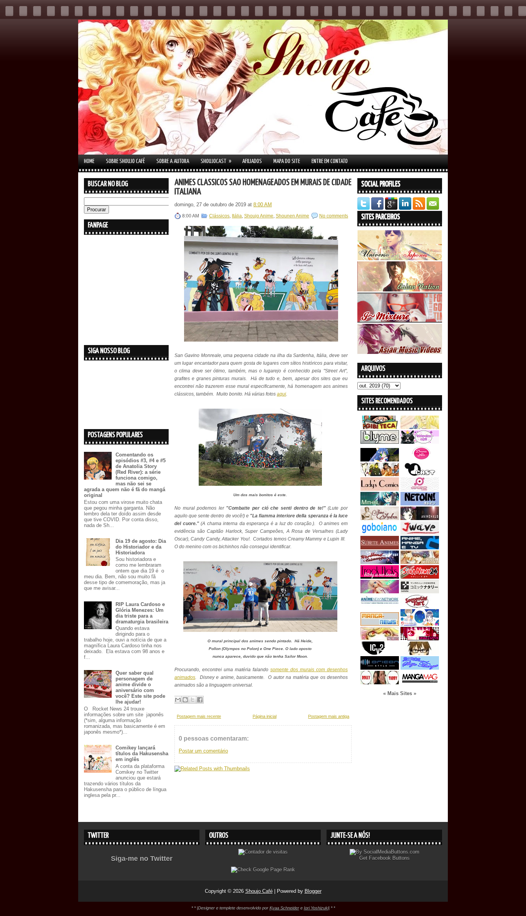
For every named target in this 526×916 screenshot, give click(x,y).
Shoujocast (216, 161)
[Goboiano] (379, 533)
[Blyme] (379, 442)
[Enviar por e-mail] (178, 700)
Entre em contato (330, 161)
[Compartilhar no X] (192, 700)
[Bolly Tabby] (379, 682)
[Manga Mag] (419, 682)
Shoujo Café (259, 891)
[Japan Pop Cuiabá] (419, 489)
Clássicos (219, 216)
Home (89, 161)
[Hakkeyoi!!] (419, 653)
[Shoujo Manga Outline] (379, 639)
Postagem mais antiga (328, 716)
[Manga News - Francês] (379, 624)
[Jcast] (419, 474)
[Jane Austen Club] (379, 518)
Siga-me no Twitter (142, 858)
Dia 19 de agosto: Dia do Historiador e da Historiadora (141, 547)
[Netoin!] (419, 504)
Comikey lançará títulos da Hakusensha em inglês (142, 753)
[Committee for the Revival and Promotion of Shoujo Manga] (419, 668)
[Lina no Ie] (419, 427)
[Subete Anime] (379, 548)
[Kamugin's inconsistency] (379, 591)
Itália (237, 216)
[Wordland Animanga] (379, 562)
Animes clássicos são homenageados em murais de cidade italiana (263, 187)
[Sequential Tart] (419, 606)
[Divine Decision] (419, 562)
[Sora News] (419, 577)
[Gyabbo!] (379, 460)
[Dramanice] (419, 460)
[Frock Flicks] (379, 577)
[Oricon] (379, 668)
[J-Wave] (419, 533)
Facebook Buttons (389, 858)
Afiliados (252, 161)
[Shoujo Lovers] (419, 624)
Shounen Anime (292, 216)
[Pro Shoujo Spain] (419, 639)
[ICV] (379, 653)
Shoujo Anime (258, 216)
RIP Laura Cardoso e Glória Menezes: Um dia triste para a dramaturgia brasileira (142, 613)
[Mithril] (379, 504)
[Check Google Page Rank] (263, 869)
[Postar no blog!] (185, 700)
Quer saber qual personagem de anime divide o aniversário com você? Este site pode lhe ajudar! (140, 687)
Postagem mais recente (199, 716)
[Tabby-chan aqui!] (419, 442)
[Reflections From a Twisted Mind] (379, 474)
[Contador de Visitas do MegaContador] (263, 852)
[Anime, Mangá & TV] (419, 548)
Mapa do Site (286, 161)
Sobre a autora (172, 161)
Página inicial (264, 716)
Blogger (313, 891)
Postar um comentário (203, 751)
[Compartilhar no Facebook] (200, 700)
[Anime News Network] (379, 606)
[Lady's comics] (379, 489)
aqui (281, 394)
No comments (333, 216)
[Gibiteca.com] (379, 427)
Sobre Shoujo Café (125, 161)
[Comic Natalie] (419, 591)
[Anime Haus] (419, 518)
